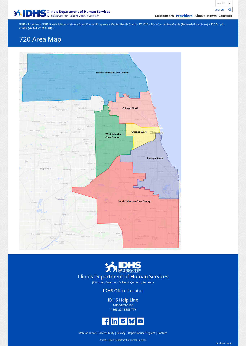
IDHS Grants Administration (59, 24)
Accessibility (106, 333)
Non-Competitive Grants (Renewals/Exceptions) (179, 24)
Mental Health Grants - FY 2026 (129, 24)
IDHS (22, 24)
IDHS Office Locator (123, 290)
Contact (225, 16)
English (221, 3)
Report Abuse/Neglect (141, 333)
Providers (184, 16)
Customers (164, 16)
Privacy (121, 333)
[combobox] (223, 3)
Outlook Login (224, 343)
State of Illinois (88, 333)
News (212, 16)
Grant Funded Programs (93, 24)
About (199, 16)
